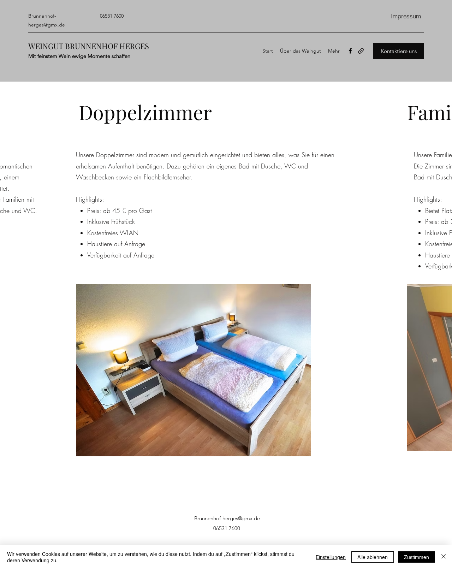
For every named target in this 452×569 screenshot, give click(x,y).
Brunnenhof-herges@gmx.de (227, 518)
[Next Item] (299, 370)
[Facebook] (350, 50)
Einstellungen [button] (331, 557)
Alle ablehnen (372, 557)
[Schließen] (443, 557)
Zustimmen (416, 557)
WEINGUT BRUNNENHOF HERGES (88, 46)
